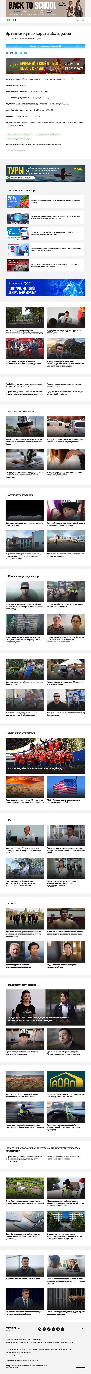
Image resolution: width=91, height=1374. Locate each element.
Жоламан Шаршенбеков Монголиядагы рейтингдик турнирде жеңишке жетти (65, 933)
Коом (7, 39)
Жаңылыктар (10, 1360)
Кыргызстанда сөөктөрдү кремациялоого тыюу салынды (24, 524)
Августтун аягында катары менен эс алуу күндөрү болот (65, 385)
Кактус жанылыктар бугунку (48, 135)
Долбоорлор (18, 1360)
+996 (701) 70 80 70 (67, 1342)
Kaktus (39, 39)
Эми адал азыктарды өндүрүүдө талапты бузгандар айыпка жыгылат (65, 1095)
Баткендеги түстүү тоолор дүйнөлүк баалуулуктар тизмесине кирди (22, 1095)
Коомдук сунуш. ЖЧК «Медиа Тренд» (18, 1352)
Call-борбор (27, 1360)
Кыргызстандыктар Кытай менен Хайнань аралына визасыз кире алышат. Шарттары (24, 393)
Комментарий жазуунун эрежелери (18, 1356)
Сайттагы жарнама (12, 1336)
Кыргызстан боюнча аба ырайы (19, 135)
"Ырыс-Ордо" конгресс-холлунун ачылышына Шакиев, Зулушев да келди (24, 362)
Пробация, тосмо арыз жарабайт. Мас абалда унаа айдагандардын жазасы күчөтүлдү (63, 1127)
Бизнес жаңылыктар (22, 190)
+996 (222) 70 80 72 (53, 1342)
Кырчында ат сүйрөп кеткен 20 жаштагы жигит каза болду (65, 683)
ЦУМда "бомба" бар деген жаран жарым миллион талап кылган (65, 605)
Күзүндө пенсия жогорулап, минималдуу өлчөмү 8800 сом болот (65, 393)
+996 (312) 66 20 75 (37, 1339)
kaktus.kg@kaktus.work (22, 1339)
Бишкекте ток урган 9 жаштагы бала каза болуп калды (24, 683)
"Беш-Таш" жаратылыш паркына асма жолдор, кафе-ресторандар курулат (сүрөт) (25, 1202)
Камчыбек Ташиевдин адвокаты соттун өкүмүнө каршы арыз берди (23, 1313)
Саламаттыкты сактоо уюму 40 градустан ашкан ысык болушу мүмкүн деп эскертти (25, 801)
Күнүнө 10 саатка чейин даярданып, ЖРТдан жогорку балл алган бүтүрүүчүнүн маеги (63, 883)
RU (82, 1328)
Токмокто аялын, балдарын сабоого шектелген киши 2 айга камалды (22, 714)
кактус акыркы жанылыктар (18, 139)
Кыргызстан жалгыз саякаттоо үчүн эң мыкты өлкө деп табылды (64, 1158)
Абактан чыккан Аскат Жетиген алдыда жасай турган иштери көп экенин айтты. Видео (24, 441)
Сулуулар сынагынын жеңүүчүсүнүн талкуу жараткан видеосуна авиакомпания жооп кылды (38, 1019)
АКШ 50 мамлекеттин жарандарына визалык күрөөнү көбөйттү (63, 801)
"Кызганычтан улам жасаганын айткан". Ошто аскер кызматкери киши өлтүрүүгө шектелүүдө (24, 606)
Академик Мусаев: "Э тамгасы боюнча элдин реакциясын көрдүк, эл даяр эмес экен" (23, 850)
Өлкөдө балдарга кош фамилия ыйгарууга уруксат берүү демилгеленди (66, 524)
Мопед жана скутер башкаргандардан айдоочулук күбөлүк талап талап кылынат (25, 1126)
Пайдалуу (35, 1360)
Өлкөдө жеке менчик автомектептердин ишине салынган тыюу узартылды (65, 440)
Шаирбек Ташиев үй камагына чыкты (23, 1279)
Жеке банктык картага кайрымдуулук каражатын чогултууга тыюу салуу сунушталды (23, 1236)
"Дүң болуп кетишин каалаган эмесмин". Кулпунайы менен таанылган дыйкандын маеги (66, 850)
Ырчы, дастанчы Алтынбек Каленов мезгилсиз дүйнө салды (22, 1053)
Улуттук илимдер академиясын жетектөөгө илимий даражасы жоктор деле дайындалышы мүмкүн (64, 1236)
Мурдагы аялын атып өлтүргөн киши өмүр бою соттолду (66, 714)
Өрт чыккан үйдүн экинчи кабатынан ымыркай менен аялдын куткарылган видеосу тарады (23, 639)
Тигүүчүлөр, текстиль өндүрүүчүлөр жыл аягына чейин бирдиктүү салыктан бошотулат (24, 475)
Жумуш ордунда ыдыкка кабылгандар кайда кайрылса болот (64, 474)
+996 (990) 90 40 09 (26, 1342)
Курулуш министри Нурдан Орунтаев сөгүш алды (64, 332)
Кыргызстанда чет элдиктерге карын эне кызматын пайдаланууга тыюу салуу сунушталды (24, 1159)
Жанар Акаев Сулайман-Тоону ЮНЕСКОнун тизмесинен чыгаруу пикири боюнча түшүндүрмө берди (66, 363)
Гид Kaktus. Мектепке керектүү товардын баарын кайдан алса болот (24, 385)
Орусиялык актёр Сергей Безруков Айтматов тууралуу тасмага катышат (63, 1053)
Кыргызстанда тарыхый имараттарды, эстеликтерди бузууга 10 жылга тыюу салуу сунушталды (23, 556)
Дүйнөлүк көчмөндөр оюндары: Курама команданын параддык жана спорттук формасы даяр (23, 934)
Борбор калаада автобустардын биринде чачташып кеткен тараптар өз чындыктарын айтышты (65, 639)
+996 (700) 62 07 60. (54, 144)
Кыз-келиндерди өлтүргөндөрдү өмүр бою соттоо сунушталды (66, 1313)
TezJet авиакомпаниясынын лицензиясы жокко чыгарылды (65, 555)
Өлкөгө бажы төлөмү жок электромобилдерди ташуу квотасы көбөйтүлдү (43, 1149)
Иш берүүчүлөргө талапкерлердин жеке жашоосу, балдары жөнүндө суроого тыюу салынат (66, 1281)
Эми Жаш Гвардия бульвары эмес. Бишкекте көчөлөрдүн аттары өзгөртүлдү (24, 332)
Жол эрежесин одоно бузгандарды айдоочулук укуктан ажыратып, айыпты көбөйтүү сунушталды (65, 1203)
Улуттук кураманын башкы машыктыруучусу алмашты (18, 966)
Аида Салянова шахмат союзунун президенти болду (62, 966)
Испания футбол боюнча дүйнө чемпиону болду (35, 768)
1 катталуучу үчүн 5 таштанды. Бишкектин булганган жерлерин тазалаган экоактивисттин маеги (21, 883)
